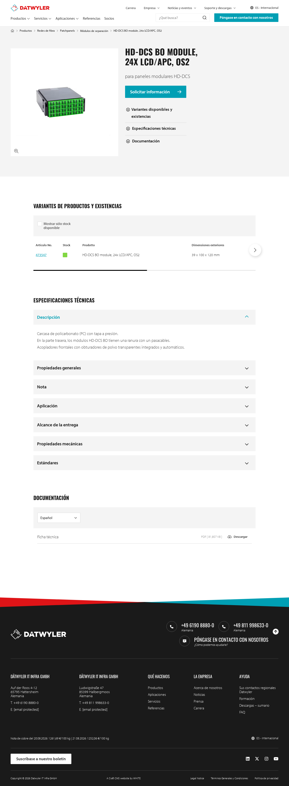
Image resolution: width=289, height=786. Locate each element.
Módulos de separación (94, 30)
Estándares (47, 462)
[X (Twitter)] (257, 759)
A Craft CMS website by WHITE (124, 778)
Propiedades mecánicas (59, 443)
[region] (144, 257)
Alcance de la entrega (57, 424)
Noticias (199, 694)
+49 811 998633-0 (95, 702)
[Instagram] (266, 759)
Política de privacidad (266, 778)
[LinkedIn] (247, 759)
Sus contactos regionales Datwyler (257, 689)
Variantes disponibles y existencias (151, 113)
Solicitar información (150, 92)
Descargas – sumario (254, 705)
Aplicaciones (65, 18)
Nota (42, 386)
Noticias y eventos (180, 7)
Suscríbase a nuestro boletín (41, 758)
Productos (18, 18)
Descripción (48, 317)
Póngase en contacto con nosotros (246, 17)
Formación (247, 698)
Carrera (131, 7)
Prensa (198, 701)
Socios (109, 18)
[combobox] (183, 17)
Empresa (150, 7)
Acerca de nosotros (208, 687)
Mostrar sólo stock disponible (57, 225)
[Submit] (204, 18)
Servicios (40, 18)
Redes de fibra (46, 30)
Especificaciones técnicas (154, 128)
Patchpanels (67, 30)
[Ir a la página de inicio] (30, 6)
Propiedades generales (59, 368)
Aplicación (47, 405)
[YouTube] (276, 759)
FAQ (242, 712)
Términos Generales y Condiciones (229, 778)
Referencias (91, 18)
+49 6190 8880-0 (26, 702)
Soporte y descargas (218, 7)
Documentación (146, 141)
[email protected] (26, 709)
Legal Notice (197, 778)
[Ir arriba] (275, 631)
